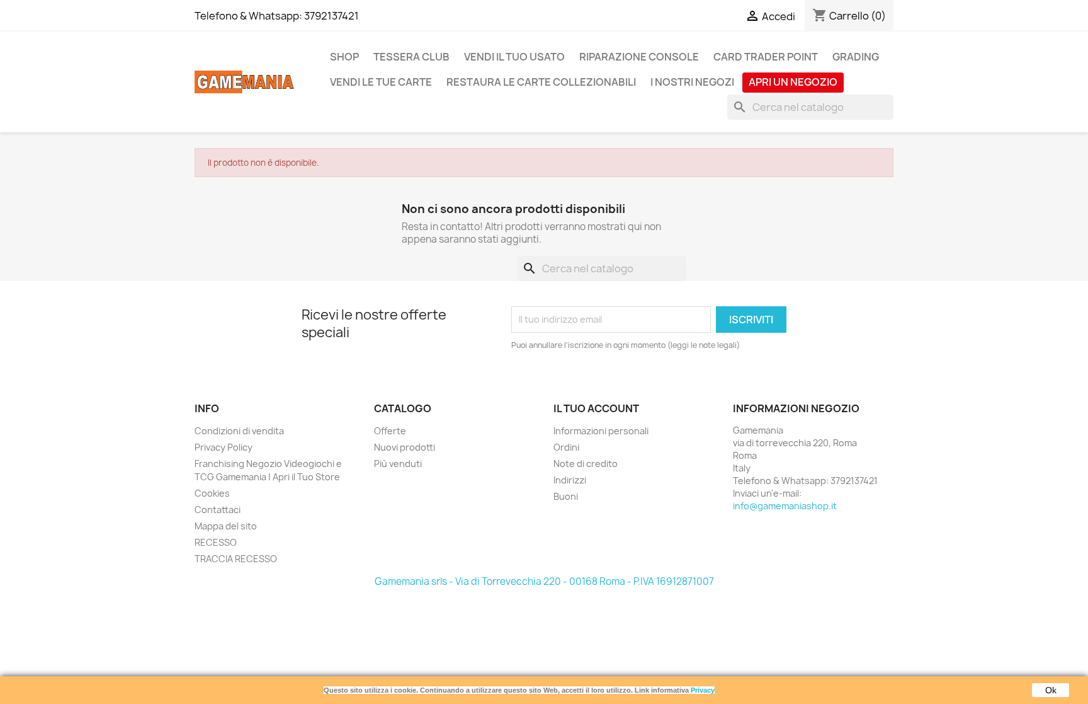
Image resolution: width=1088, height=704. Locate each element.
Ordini (566, 447)
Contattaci (218, 510)
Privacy (703, 690)
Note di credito (585, 464)
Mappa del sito (226, 526)
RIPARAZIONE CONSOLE (639, 57)
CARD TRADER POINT (765, 57)
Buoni (565, 496)
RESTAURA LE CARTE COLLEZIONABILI (541, 82)
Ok (1051, 690)
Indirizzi (569, 480)
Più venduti (398, 464)
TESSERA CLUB (411, 57)
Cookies (212, 493)
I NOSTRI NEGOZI (692, 82)
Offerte (390, 431)
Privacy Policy (223, 447)
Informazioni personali (601, 431)
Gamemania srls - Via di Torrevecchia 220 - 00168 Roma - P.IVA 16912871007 (544, 581)
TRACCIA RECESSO (236, 559)
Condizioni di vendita (239, 431)
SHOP (344, 57)
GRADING (855, 57)
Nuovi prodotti (404, 447)
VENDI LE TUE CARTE (381, 82)
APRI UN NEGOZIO (793, 82)
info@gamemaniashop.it (785, 506)
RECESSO (216, 542)
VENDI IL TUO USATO (514, 57)
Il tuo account (596, 408)
